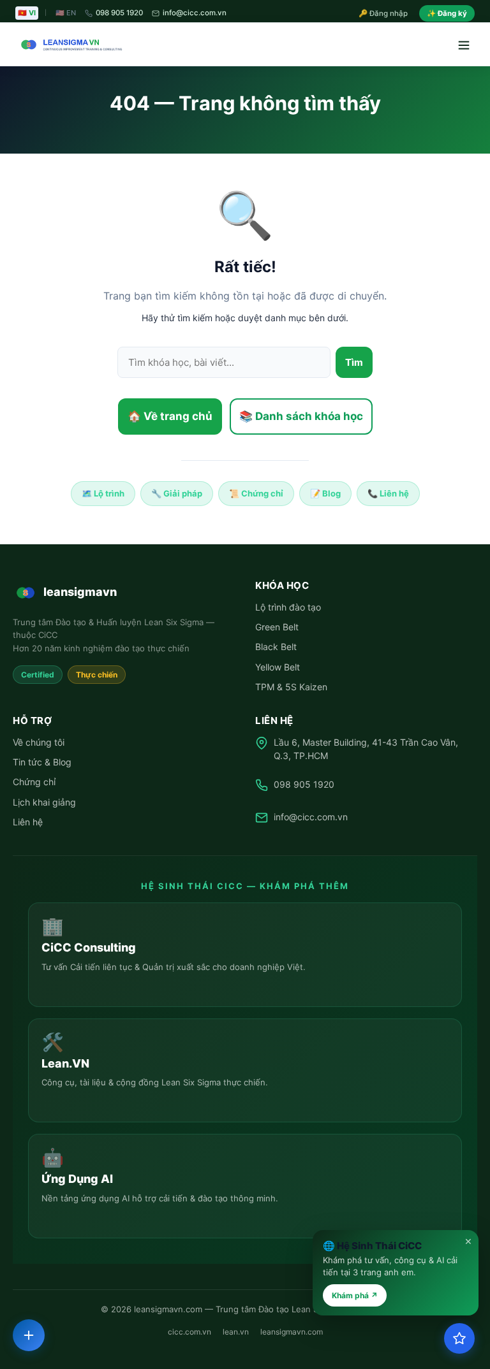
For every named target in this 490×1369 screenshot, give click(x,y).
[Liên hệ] (29, 1335)
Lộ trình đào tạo (288, 607)
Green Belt (277, 626)
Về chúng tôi (38, 742)
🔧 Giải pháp (176, 493)
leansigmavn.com (291, 1331)
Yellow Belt (277, 667)
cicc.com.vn (189, 1331)
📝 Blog (325, 493)
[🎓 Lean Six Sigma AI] (459, 1338)
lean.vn (236, 1331)
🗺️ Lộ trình (103, 493)
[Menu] (463, 44)
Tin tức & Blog (42, 762)
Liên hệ (28, 821)
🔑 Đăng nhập (383, 13)
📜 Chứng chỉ (256, 493)
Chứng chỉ (34, 781)
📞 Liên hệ (388, 493)
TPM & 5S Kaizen (291, 686)
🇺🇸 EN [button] (66, 12)
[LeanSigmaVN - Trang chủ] (68, 44)
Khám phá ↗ (355, 1295)
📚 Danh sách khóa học (301, 416)
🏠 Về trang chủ (170, 416)
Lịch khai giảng (44, 802)
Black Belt (276, 646)
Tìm (354, 362)
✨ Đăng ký (447, 13)
